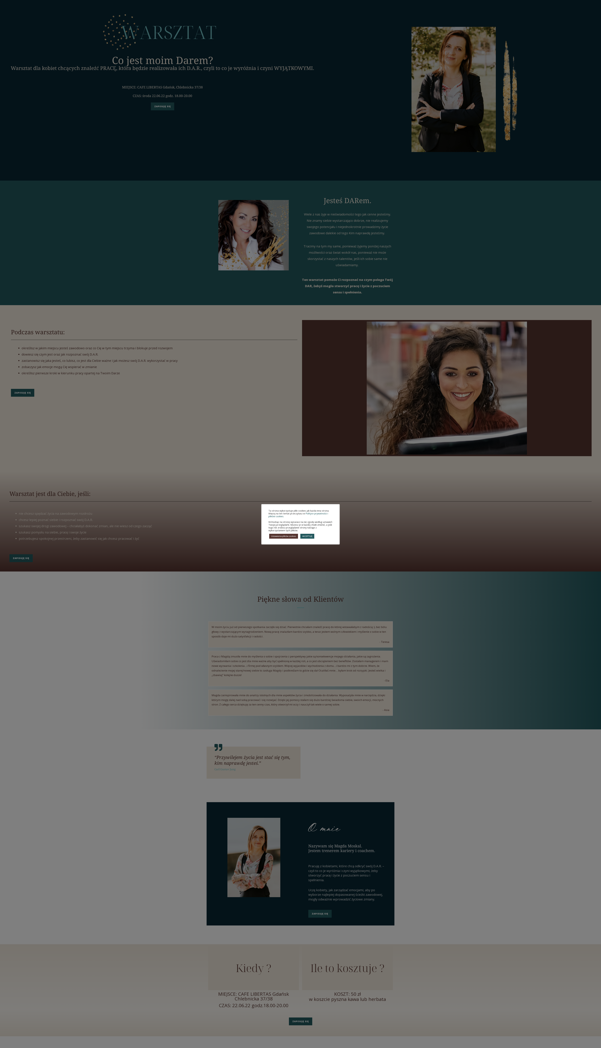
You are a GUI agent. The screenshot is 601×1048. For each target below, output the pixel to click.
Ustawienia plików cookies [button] (283, 536)
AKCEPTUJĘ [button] (307, 536)
